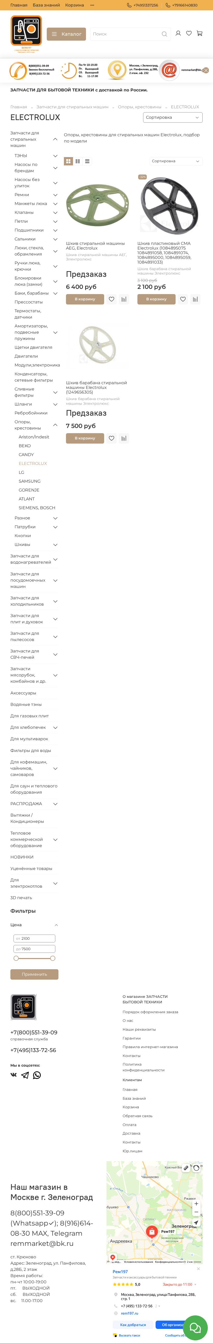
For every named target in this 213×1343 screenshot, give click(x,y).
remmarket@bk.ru (42, 1243)
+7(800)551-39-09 (33, 1032)
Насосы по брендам (26, 167)
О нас (128, 1020)
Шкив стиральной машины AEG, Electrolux (95, 246)
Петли (21, 221)
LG (21, 472)
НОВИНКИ (22, 857)
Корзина (74, 5)
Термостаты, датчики (28, 314)
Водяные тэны (26, 704)
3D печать (21, 897)
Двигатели (26, 356)
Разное (22, 517)
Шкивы (22, 544)
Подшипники (29, 230)
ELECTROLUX (33, 463)
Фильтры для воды (30, 750)
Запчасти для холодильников (27, 601)
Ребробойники (31, 413)
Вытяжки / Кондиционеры (27, 818)
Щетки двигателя (33, 347)
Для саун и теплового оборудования (33, 789)
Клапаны (24, 212)
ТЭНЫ (21, 155)
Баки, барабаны (32, 293)
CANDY (26, 454)
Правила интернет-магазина (150, 1046)
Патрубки (25, 526)
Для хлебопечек (28, 727)
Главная (19, 5)
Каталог (72, 34)
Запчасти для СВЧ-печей (24, 654)
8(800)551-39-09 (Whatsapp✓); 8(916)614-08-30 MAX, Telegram (51, 1223)
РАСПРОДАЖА (26, 803)
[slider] (16, 958)
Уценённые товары (31, 868)
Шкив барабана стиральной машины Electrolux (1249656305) (96, 387)
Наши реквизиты (139, 1029)
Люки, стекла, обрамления (29, 251)
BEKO (25, 445)
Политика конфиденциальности (144, 1067)
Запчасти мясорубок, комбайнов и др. (28, 675)
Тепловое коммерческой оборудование (26, 839)
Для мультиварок (29, 738)
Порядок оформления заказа (150, 1012)
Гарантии (132, 1038)
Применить (34, 974)
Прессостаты (29, 302)
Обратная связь (137, 1116)
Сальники (25, 239)
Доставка (131, 1133)
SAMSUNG (30, 481)
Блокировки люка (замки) (28, 281)
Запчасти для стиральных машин (73, 106)
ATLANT (27, 498)
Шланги (23, 404)
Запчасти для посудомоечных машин (27, 580)
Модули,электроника (36, 365)
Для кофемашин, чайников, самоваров (28, 768)
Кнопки (23, 535)
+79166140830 (184, 5)
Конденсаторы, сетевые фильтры (34, 377)
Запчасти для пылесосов (24, 636)
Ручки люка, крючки (27, 266)
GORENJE (29, 490)
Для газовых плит (29, 715)
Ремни (22, 194)
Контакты (132, 1055)
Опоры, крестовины (140, 106)
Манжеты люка (31, 203)
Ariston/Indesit (34, 436)
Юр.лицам (132, 1151)
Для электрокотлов (26, 883)
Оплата (129, 1124)
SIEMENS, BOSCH (37, 507)
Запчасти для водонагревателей (30, 559)
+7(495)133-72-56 (33, 1050)
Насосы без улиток (27, 182)
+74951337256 (146, 5)
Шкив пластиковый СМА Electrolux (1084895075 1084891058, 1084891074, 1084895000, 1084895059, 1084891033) (164, 253)
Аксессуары (23, 693)
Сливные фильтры (24, 392)
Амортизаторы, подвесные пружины (31, 332)
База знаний (46, 5)
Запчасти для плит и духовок (26, 618)
